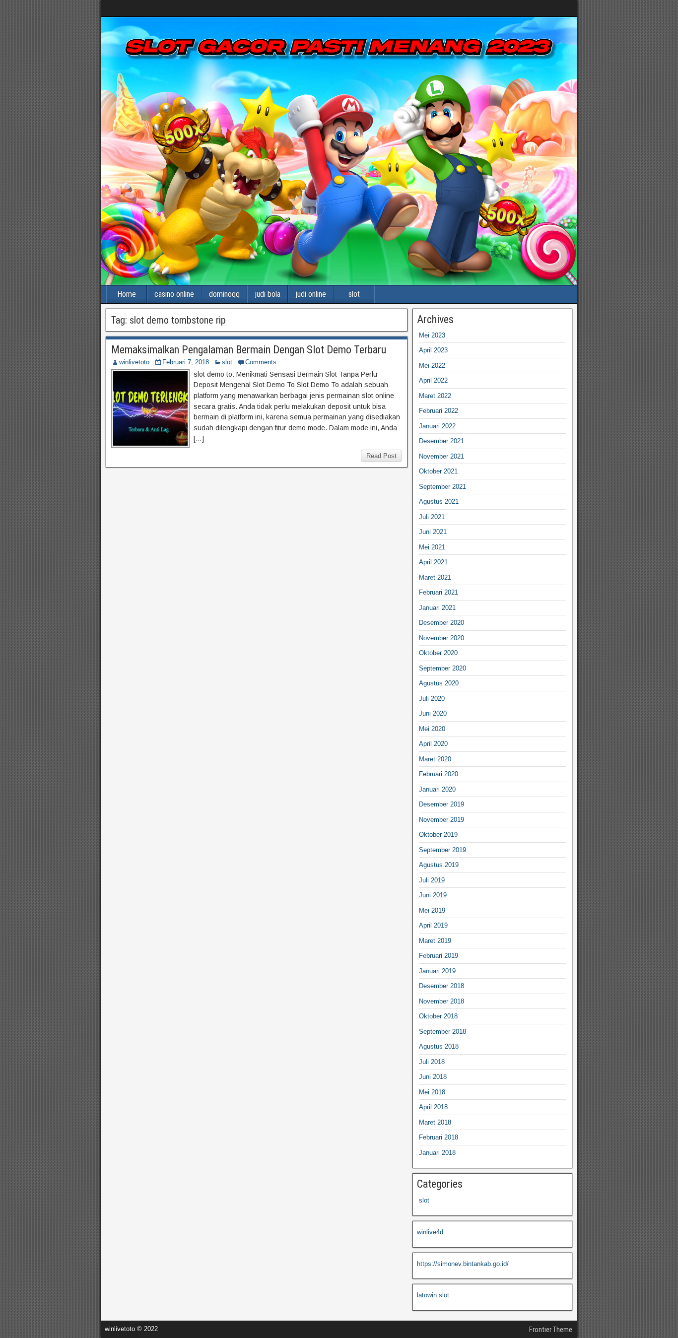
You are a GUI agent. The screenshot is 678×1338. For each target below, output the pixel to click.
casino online (174, 294)
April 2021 (433, 562)
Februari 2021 (438, 592)
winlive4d (430, 1232)
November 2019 (441, 819)
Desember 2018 (441, 986)
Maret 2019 (435, 940)
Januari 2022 (437, 426)
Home (126, 294)
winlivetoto (134, 362)
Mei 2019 (432, 910)
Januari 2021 (437, 607)
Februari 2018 (438, 1137)
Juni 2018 (433, 1076)
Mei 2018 (432, 1092)
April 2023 (433, 350)
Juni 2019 (433, 895)
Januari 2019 (437, 971)
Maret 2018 (435, 1122)
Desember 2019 (441, 804)
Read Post (381, 456)
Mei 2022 (432, 365)
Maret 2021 (435, 577)
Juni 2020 (433, 713)
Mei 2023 (432, 335)
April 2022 (433, 380)
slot (354, 294)
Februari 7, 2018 (185, 362)
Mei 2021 (432, 547)
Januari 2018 (437, 1152)
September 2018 (442, 1031)
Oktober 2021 (438, 471)
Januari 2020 (437, 789)
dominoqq (224, 294)
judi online (310, 294)
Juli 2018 (432, 1062)
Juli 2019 (432, 880)
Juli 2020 (432, 698)
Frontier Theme (550, 1329)
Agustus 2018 (439, 1046)
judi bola (267, 294)
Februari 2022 (438, 410)
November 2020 (441, 638)
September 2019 (442, 850)
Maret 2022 (435, 396)
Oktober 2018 (438, 1016)
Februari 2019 (438, 955)
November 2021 (441, 456)
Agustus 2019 (439, 865)
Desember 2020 (441, 622)
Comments (260, 362)
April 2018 (433, 1107)
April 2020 (433, 743)
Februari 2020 (438, 774)
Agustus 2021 (439, 501)
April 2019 (433, 925)
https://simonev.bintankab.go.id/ (463, 1264)
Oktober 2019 (438, 834)
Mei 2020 (432, 729)
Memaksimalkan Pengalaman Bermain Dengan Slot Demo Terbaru (248, 349)
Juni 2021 (433, 531)
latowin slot (433, 1295)
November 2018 (441, 1001)
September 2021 (442, 486)
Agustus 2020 (439, 683)
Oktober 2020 (438, 653)
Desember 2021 (441, 441)
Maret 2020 (435, 759)
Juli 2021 (432, 517)
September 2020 (442, 668)
